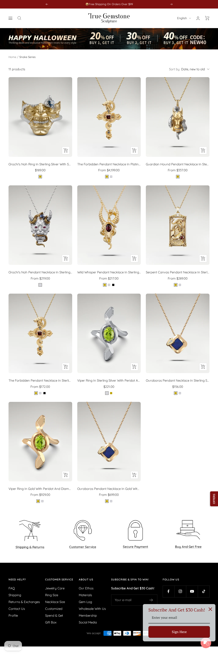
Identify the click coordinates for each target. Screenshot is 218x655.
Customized (53, 609)
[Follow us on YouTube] (192, 591)
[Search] (19, 18)
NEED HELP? (17, 579)
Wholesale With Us (92, 609)
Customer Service (59, 579)
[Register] (151, 600)
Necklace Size (55, 602)
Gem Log (85, 602)
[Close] (210, 609)
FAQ (12, 588)
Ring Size (51, 595)
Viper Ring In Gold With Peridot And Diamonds (40, 489)
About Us (86, 579)
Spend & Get (54, 615)
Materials (85, 595)
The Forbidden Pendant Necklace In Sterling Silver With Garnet (40, 380)
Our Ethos (86, 588)
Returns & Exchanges (24, 602)
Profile (13, 615)
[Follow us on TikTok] (203, 591)
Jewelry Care (55, 588)
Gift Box (50, 622)
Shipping (15, 595)
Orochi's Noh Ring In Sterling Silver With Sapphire (40, 164)
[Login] (198, 18)
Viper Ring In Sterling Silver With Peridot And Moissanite (109, 380)
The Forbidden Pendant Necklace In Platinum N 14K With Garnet (109, 164)
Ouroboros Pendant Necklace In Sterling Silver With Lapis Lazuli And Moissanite (177, 380)
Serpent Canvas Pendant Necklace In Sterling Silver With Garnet (177, 272)
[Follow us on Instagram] (180, 591)
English (182, 18)
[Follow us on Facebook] (168, 591)
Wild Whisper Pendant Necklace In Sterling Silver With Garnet (109, 272)
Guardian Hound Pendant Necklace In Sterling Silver (177, 164)
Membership (88, 615)
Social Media (88, 622)
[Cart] (207, 18)
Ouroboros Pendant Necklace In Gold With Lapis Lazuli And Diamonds (109, 489)
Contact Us (17, 609)
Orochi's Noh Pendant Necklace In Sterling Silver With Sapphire (40, 272)
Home (12, 57)
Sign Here (179, 631)
